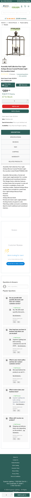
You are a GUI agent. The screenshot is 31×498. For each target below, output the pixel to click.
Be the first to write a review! (15, 263)
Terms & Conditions (15, 476)
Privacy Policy (15, 473)
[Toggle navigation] (28, 6)
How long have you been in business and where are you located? (17, 331)
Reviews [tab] (14, 230)
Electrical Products (13, 22)
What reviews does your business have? (16, 390)
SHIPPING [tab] (15, 152)
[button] (15, 18)
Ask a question (23, 76)
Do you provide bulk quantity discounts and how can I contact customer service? (16, 300)
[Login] (21, 6)
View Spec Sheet (7, 85)
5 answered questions (22, 74)
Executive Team (15, 468)
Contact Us (15, 460)
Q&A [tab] (15, 147)
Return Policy (15, 471)
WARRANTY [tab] (15, 156)
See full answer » (17, 315)
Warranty (24, 85)
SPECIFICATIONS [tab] (15, 137)
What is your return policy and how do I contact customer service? (17, 361)
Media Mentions (15, 462)
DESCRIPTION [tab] (15, 132)
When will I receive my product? (16, 419)
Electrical (3, 22)
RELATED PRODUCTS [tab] (15, 161)
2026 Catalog (15, 465)
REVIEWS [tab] (16, 142)
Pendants (6, 24)
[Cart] (25, 6)
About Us (15, 457)
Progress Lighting (24, 22)
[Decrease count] (28, 102)
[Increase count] (28, 100)
